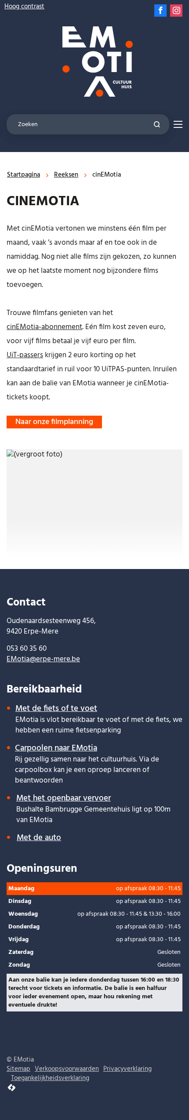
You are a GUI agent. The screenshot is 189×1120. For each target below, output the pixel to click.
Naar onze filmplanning (54, 422)
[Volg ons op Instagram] (176, 10)
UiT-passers (25, 355)
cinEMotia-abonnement (44, 327)
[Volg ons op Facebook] (160, 10)
